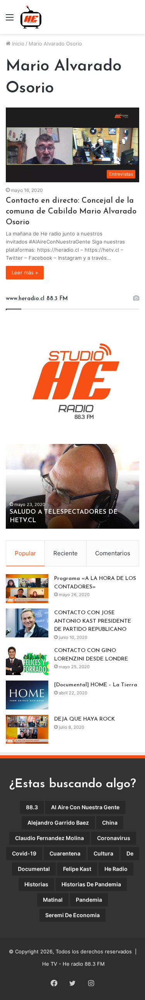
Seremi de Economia (72, 915)
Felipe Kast (77, 869)
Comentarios (112, 553)
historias (36, 884)
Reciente (65, 553)
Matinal (53, 899)
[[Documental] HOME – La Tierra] (27, 695)
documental (34, 869)
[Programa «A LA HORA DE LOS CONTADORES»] (27, 588)
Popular (25, 553)
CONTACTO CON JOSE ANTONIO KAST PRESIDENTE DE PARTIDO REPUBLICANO (92, 621)
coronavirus (113, 838)
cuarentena (64, 853)
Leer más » (25, 272)
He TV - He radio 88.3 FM (73, 964)
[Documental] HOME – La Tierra (95, 685)
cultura (103, 853)
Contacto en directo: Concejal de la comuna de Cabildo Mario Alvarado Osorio (71, 211)
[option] (72, 486)
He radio (116, 869)
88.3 (32, 807)
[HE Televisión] (31, 17)
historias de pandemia (91, 884)
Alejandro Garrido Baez (58, 822)
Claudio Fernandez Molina (49, 838)
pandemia (89, 899)
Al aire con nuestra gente (85, 807)
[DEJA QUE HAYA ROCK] (27, 729)
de (129, 853)
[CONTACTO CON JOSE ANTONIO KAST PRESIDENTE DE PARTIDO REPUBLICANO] (27, 622)
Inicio (17, 43)
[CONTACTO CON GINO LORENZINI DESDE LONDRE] (27, 660)
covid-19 (24, 853)
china (110, 822)
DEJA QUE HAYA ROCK (84, 719)
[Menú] (10, 20)
